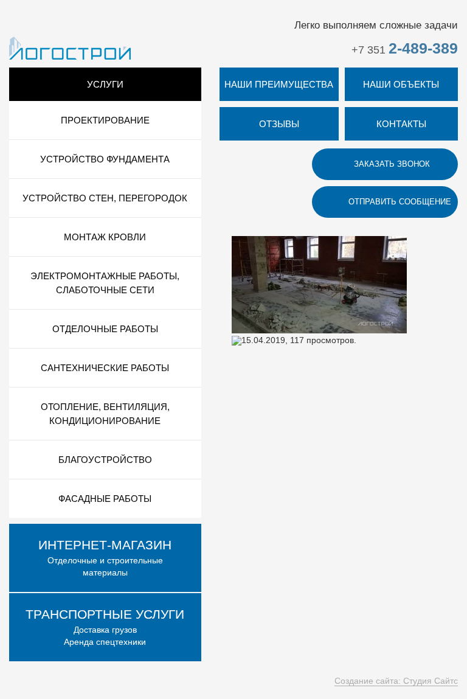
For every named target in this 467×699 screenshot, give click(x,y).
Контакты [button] (401, 124)
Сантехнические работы (105, 368)
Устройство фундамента (105, 159)
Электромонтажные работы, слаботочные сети (104, 283)
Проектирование (105, 120)
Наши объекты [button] (401, 84)
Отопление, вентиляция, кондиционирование (105, 414)
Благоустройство (105, 459)
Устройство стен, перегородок (104, 198)
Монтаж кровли (105, 237)
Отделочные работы (105, 329)
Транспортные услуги (105, 614)
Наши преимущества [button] (278, 84)
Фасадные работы (104, 498)
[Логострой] (70, 47)
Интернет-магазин (104, 545)
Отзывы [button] (279, 124)
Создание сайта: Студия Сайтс (396, 681)
